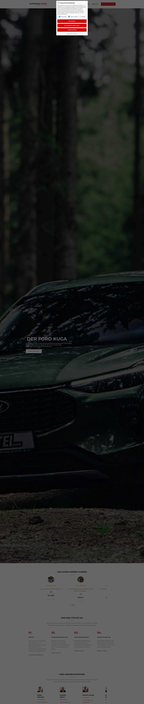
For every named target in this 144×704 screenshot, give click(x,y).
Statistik (83, 16)
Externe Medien (74, 16)
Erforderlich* (64, 16)
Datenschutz (69, 33)
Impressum (75, 33)
